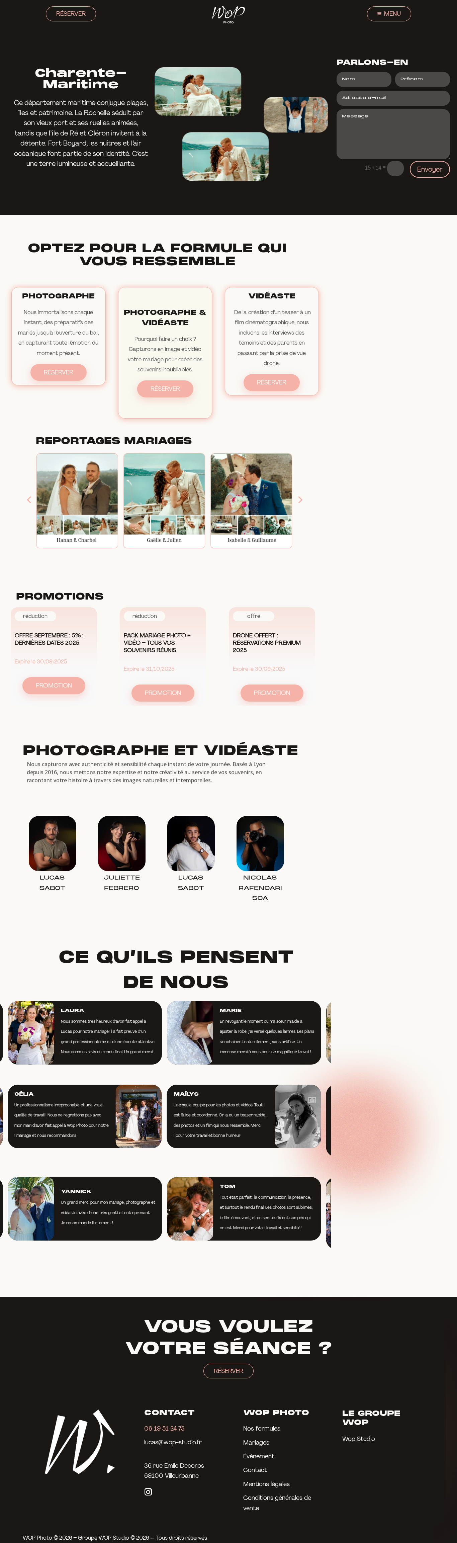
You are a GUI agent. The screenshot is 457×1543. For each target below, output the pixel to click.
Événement (258, 1456)
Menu (392, 14)
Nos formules (261, 1429)
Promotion (54, 686)
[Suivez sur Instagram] (148, 1491)
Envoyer (430, 169)
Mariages (256, 1443)
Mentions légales (266, 1484)
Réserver (71, 14)
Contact (255, 1470)
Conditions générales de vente (277, 1503)
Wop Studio (358, 1439)
